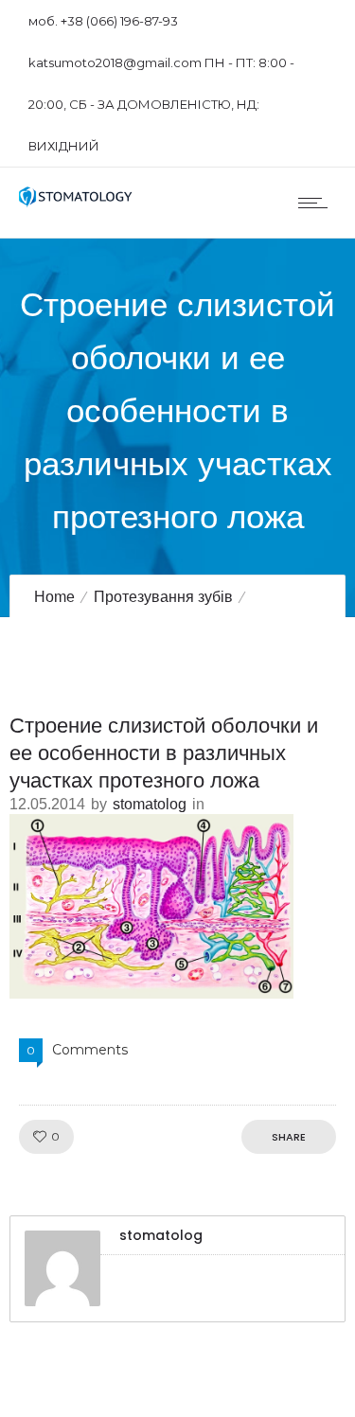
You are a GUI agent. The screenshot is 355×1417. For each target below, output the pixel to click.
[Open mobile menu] (317, 202)
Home (54, 597)
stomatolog (149, 804)
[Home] (76, 202)
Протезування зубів (163, 597)
